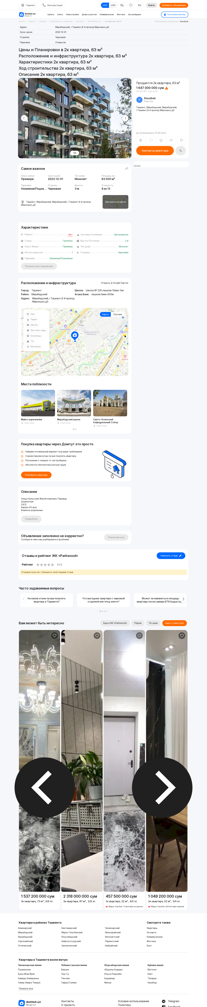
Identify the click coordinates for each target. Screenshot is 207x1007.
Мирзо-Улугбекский (72, 932)
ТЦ (32, 341)
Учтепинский (24, 945)
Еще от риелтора (174, 623)
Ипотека (121, 14)
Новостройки (72, 14)
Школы (34, 325)
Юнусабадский (69, 937)
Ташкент (30, 5)
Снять (60, 14)
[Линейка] (124, 348)
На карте (151, 932)
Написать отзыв (169, 555)
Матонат (152, 969)
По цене (153, 623)
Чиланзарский (112, 928)
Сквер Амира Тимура (29, 982)
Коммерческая (107, 14)
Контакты (67, 1001)
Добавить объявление (174, 5)
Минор (107, 982)
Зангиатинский (69, 945)
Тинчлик (65, 978)
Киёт (150, 974)
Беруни (65, 969)
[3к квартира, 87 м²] (82, 899)
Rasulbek (184, 21)
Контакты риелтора (155, 150)
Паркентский (112, 941)
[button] (73, 429)
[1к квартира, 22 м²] (124, 901)
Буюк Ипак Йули (26, 974)
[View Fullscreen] (124, 370)
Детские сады (38, 330)
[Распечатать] (161, 140)
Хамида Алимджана (28, 978)
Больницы (36, 335)
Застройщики (134, 14)
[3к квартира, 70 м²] (39, 899)
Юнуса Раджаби (113, 974)
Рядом (137, 623)
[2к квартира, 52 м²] (166, 901)
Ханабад (152, 982)
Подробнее (31, 519)
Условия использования (133, 1001)
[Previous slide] (24, 118)
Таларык (152, 978)
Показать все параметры (39, 266)
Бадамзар (109, 978)
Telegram (173, 1001)
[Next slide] (125, 118)
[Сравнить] (140, 140)
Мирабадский (25, 932)
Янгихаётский (112, 937)
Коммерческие (155, 937)
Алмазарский (25, 928)
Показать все (26, 988)
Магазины (36, 346)
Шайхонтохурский (71, 941)
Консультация (54, 5)
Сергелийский (25, 941)
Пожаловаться (116, 537)
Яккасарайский (113, 932)
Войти (151, 5)
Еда (33, 314)
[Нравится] (125, 83)
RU (139, 5)
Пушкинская (24, 969)
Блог (149, 945)
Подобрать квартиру (36, 475)
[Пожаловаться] (181, 140)
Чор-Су (65, 974)
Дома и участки (89, 14)
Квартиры (152, 928)
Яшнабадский (25, 937)
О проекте (68, 1005)
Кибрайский (111, 945)
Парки (34, 319)
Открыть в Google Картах (114, 283)
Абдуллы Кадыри (113, 969)
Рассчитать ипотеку (176, 14)
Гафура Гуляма (69, 982)
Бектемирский (69, 928)
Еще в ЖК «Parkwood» (115, 623)
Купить (51, 14)
